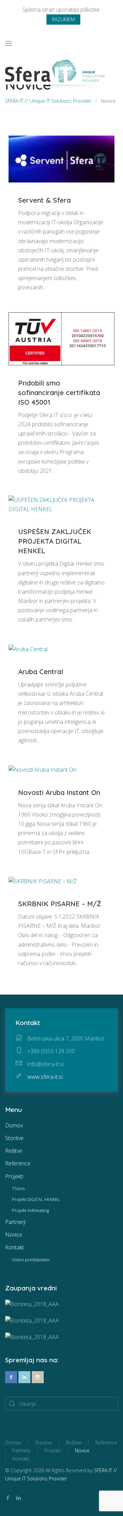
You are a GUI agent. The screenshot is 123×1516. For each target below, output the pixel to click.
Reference (17, 1163)
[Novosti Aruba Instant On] (42, 769)
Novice (13, 1234)
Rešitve (13, 1150)
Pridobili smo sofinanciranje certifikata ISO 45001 (59, 392)
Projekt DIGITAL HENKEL (36, 1199)
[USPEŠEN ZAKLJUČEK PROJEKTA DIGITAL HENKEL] (61, 504)
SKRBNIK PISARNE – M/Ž (59, 903)
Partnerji (15, 1222)
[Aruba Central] (28, 649)
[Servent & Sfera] (61, 158)
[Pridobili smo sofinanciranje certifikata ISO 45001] (61, 338)
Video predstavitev (31, 1259)
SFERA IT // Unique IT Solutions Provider (48, 101)
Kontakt (14, 1247)
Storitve (14, 1138)
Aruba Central (40, 671)
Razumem (63, 19)
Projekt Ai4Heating (30, 1210)
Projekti (14, 1176)
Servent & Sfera (44, 200)
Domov (14, 1125)
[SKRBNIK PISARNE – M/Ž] (43, 881)
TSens (18, 1188)
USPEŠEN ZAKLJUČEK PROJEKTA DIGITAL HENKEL (54, 541)
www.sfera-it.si (45, 1077)
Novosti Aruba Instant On (59, 792)
